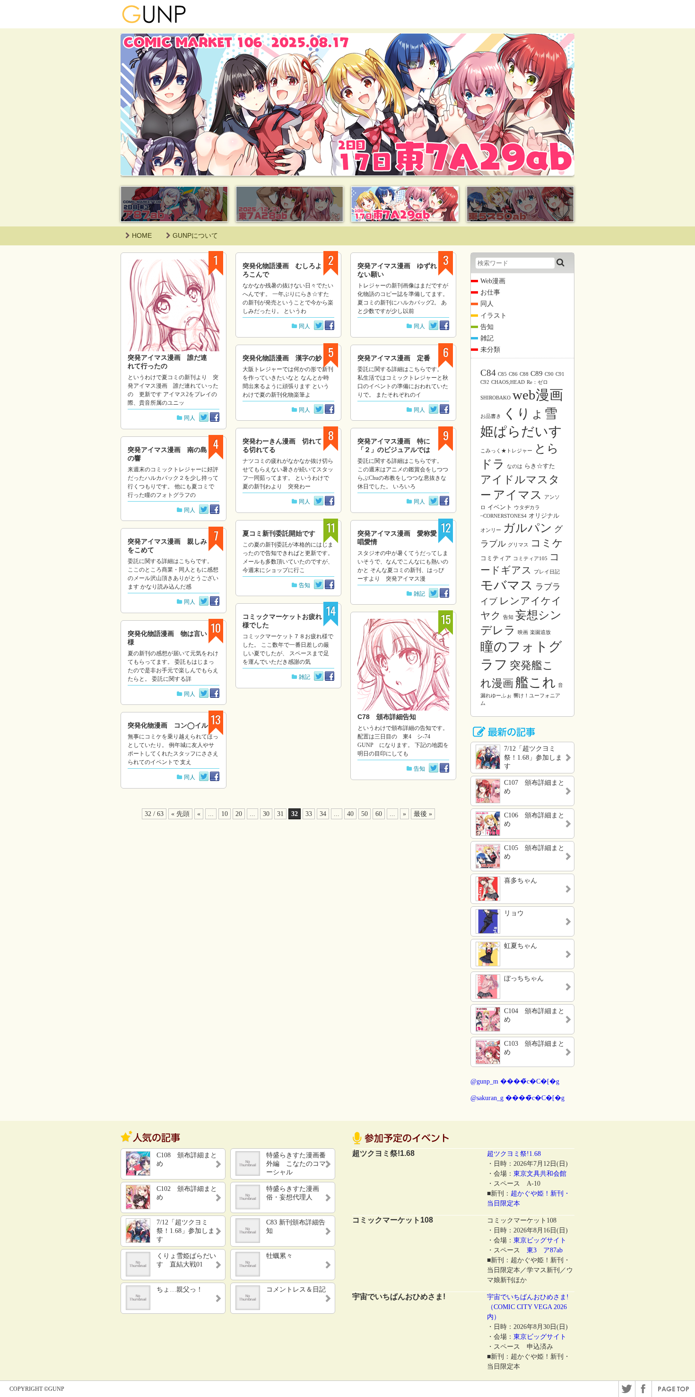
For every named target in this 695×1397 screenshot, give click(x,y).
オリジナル (544, 515)
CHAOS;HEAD (508, 382)
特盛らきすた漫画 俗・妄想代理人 (296, 1193)
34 (323, 813)
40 (350, 813)
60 (378, 813)
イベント (499, 507)
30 (266, 813)
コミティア (495, 558)
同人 (189, 418)
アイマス (517, 494)
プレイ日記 (547, 571)
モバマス (506, 585)
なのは (514, 466)
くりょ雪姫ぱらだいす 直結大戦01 (186, 1260)
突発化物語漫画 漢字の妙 (282, 358)
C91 (560, 374)
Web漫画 (492, 281)
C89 (536, 373)
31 (280, 813)
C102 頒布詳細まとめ (186, 1193)
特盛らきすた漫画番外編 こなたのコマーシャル (296, 1164)
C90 (549, 374)
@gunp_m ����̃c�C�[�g (514, 1081)
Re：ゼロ (537, 382)
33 (308, 813)
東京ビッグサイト (539, 1240)
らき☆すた (539, 465)
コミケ (546, 543)
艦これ (535, 682)
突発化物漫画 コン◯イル (168, 725)
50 (364, 813)
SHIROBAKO (495, 397)
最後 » (423, 813)
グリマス (518, 544)
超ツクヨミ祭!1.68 (514, 1153)
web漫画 (538, 394)
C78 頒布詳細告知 (386, 716)
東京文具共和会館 (539, 1173)
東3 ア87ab (545, 1250)
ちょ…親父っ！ (179, 1289)
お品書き (490, 416)
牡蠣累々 (279, 1255)
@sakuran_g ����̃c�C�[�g (517, 1098)
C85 (502, 374)
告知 (304, 585)
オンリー (490, 530)
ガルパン (527, 527)
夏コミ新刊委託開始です (279, 533)
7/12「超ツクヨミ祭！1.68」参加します (185, 1231)
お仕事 (490, 292)
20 (238, 813)
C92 (484, 382)
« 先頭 (180, 813)
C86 (513, 374)
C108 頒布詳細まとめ (186, 1159)
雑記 (304, 677)
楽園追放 (540, 632)
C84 (488, 373)
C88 (524, 374)
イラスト (493, 315)
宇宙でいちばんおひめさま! (528, 1297)
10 (224, 813)
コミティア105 (530, 558)
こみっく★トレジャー (506, 450)
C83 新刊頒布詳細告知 (295, 1226)
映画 (523, 632)
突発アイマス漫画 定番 (393, 358)
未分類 (490, 349)
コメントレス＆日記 (296, 1289)
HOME (142, 235)
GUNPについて (195, 235)
